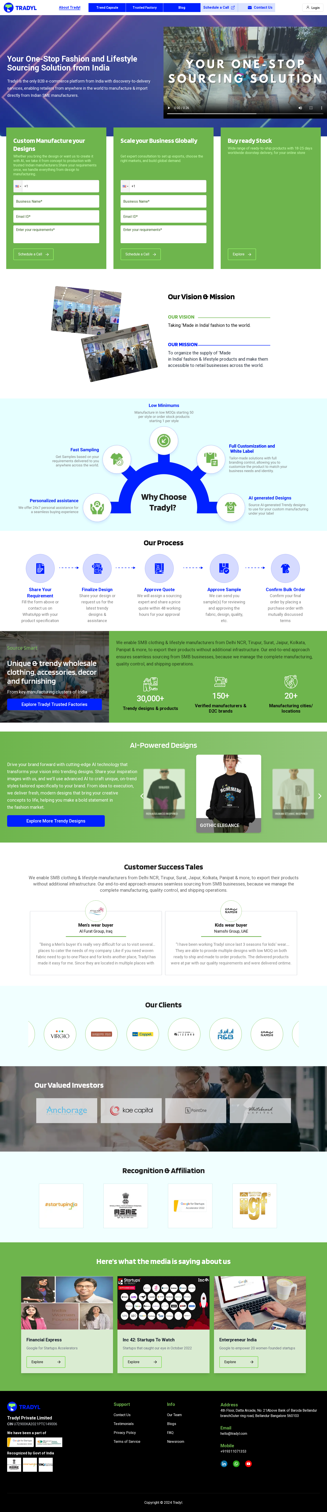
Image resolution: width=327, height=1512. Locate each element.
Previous (25, 938)
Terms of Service (127, 1441)
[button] (18, 186)
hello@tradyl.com (233, 1433)
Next (302, 938)
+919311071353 (233, 1451)
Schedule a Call (216, 7)
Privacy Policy (125, 1433)
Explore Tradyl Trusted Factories (54, 704)
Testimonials (124, 1424)
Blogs (171, 1424)
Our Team (174, 1415)
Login (315, 8)
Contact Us (263, 7)
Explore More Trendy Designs (55, 821)
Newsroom (175, 1441)
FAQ (170, 1433)
